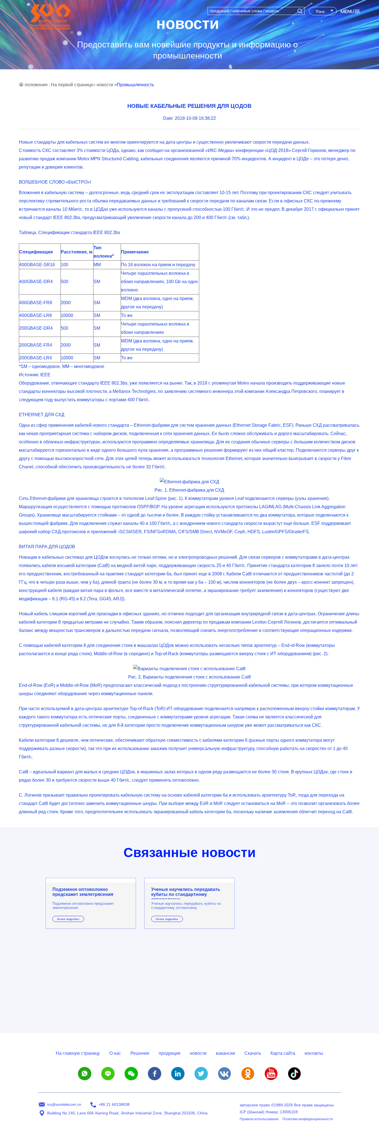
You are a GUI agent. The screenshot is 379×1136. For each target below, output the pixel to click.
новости (105, 84)
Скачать (252, 1053)
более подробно (68, 919)
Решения (139, 1053)
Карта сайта (283, 1053)
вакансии (225, 1053)
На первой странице (72, 84)
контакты (314, 1053)
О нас (115, 1053)
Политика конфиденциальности (307, 1119)
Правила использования (259, 1119)
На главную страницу (78, 1053)
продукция (169, 1053)
